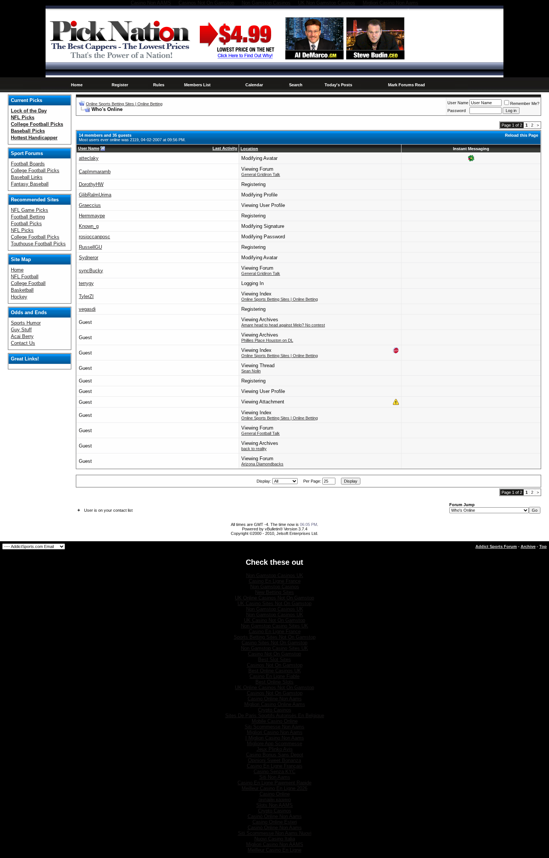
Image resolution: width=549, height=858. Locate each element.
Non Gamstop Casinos (274, 586)
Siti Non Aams (274, 777)
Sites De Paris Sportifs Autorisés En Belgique (274, 715)
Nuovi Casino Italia (274, 839)
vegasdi (87, 309)
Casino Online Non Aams (275, 698)
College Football (28, 283)
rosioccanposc (94, 236)
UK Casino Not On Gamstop (274, 620)
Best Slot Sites (274, 659)
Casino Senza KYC (274, 771)
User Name (457, 102)
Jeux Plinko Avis (275, 749)
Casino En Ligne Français (275, 766)
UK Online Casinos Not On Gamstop (274, 598)
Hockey (19, 297)
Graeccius (90, 205)
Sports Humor (26, 323)
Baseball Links (27, 177)
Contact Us (23, 343)
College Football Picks (35, 170)
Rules (158, 85)
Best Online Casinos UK (274, 670)
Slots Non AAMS (274, 805)
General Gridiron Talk (260, 174)
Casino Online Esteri (274, 822)
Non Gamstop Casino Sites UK (274, 626)
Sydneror (88, 257)
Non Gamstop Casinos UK (274, 575)
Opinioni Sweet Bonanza (274, 760)
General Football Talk (260, 433)
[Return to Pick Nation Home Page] (122, 59)
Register (120, 85)
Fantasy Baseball (30, 184)
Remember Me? (524, 103)
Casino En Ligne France (275, 581)
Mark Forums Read (406, 85)
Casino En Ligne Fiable (274, 676)
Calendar (254, 85)
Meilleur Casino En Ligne (274, 850)
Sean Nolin (251, 371)
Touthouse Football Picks (38, 244)
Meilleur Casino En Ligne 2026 (274, 788)
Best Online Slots (274, 682)
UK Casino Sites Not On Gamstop (274, 603)
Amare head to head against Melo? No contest (283, 325)
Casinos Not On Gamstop (275, 665)
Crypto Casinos (274, 710)
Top (543, 546)
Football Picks (26, 223)
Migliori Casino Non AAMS (274, 844)
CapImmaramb (95, 171)
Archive (528, 546)
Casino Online (275, 794)
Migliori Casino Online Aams (274, 704)
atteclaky (89, 158)
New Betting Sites (274, 592)
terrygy (86, 283)
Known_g (89, 226)
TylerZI (86, 296)
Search (296, 85)
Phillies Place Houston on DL (267, 340)
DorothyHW (91, 184)
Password (456, 110)
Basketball (22, 290)
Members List (197, 85)
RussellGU (90, 247)
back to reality (254, 448)
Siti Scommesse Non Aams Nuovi (274, 833)
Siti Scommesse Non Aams (274, 727)
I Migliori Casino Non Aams (274, 738)
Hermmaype (92, 216)
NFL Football (24, 276)
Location (249, 148)
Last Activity (225, 148)
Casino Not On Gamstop (274, 654)
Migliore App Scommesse (274, 743)
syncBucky (91, 270)
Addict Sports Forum (496, 546)
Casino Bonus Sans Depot (274, 755)
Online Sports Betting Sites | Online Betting (124, 104)
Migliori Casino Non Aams (275, 732)
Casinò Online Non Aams (275, 816)
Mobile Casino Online (275, 721)
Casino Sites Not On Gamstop (274, 642)
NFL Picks (22, 230)
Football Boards (28, 164)
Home (77, 85)
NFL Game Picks (29, 210)
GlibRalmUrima (95, 195)
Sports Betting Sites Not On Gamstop (275, 637)
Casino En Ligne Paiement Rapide (274, 783)
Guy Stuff (21, 329)
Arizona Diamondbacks (262, 464)
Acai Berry (22, 336)
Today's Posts (338, 85)
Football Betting (28, 217)
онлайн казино (274, 799)
